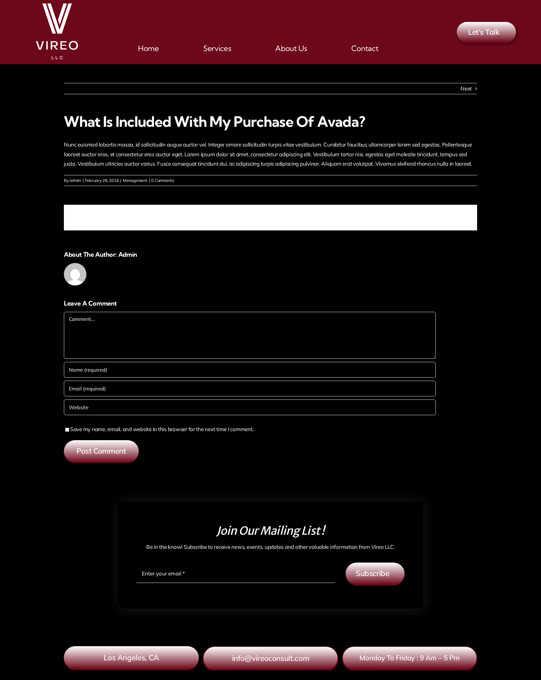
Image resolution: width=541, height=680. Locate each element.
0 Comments (162, 180)
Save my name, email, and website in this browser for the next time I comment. (162, 429)
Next (466, 88)
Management (135, 180)
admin (75, 180)
